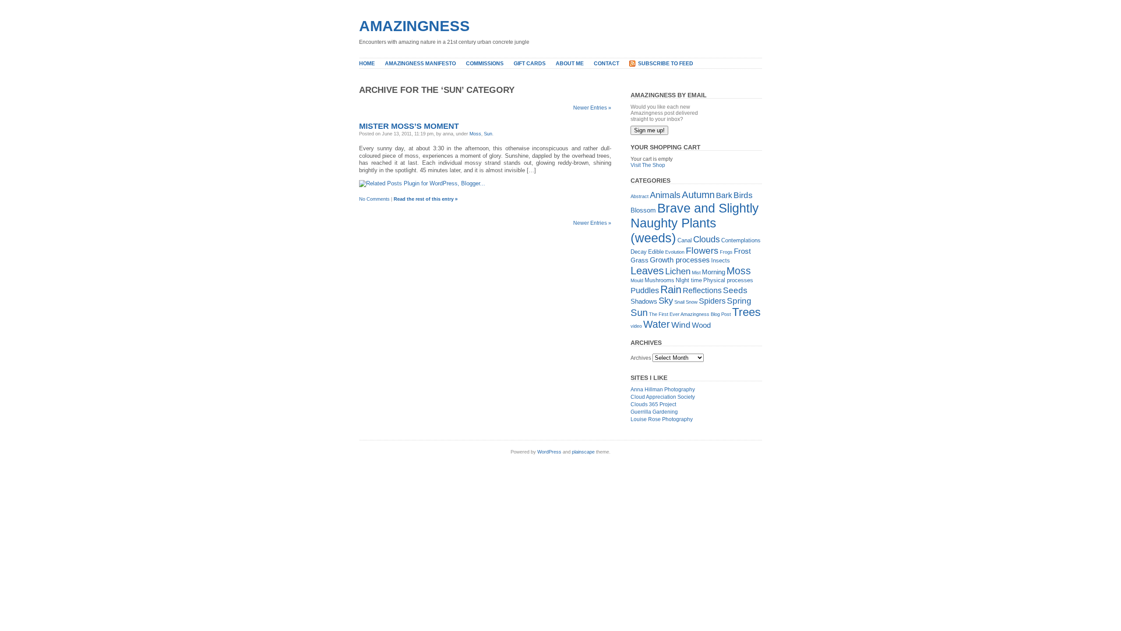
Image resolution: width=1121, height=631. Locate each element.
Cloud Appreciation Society (663, 397)
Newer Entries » (592, 108)
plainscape (583, 451)
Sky (666, 300)
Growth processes (680, 260)
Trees (746, 312)
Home (367, 63)
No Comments (374, 199)
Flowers (702, 250)
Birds (743, 195)
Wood (701, 325)
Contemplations (741, 240)
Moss (475, 133)
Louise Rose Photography (662, 419)
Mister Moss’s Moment (409, 126)
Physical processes (728, 280)
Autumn (698, 194)
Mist (696, 272)
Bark (724, 195)
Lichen (678, 271)
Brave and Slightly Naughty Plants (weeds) (695, 223)
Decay (639, 251)
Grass (640, 260)
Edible (656, 251)
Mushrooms (659, 280)
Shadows (644, 301)
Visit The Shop (648, 165)
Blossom (643, 210)
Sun (488, 133)
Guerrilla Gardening (654, 412)
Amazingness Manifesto (420, 63)
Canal (684, 240)
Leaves (647, 271)
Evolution (674, 252)
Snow (692, 302)
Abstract (640, 196)
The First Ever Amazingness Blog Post (690, 314)
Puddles (645, 290)
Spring (739, 300)
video (636, 326)
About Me (570, 63)
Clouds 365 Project (653, 404)
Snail (679, 302)
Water (656, 324)
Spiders (712, 301)
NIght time (689, 280)
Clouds (706, 239)
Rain (670, 289)
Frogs (726, 252)
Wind (681, 325)
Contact (606, 63)
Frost (742, 251)
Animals (665, 195)
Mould (637, 280)
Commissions (485, 63)
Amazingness (414, 26)
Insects (720, 260)
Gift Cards (530, 63)
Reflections (702, 290)
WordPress (549, 451)
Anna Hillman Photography (663, 389)
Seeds (735, 290)
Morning (713, 272)
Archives (641, 358)
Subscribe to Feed (665, 63)
